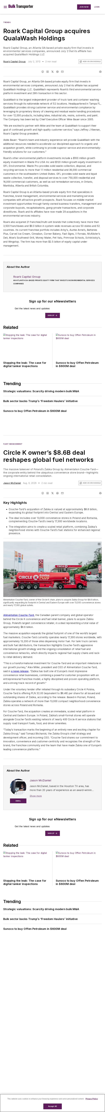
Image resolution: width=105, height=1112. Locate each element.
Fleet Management (12, 444)
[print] (100, 71)
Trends (7, 22)
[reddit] (57, 71)
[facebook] (42, 71)
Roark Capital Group (14, 61)
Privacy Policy (92, 1099)
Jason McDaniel (12, 483)
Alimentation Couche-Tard (18, 615)
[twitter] (52, 71)
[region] (52, 1103)
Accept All (52, 1106)
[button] (5, 7)
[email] (62, 71)
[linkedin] (47, 71)
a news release (20, 671)
